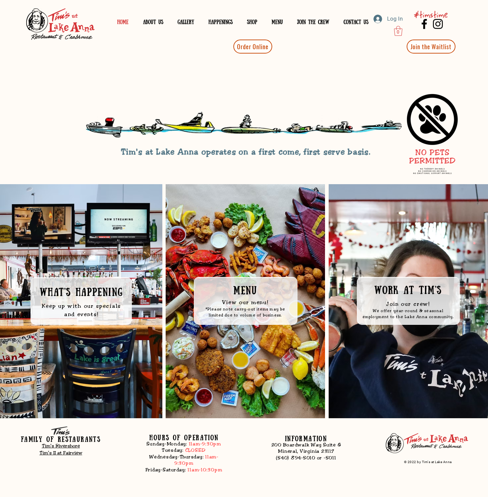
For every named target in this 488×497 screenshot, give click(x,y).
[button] (398, 31)
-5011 (330, 458)
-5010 (308, 458)
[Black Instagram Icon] (438, 24)
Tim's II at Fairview (61, 453)
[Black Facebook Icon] (424, 24)
